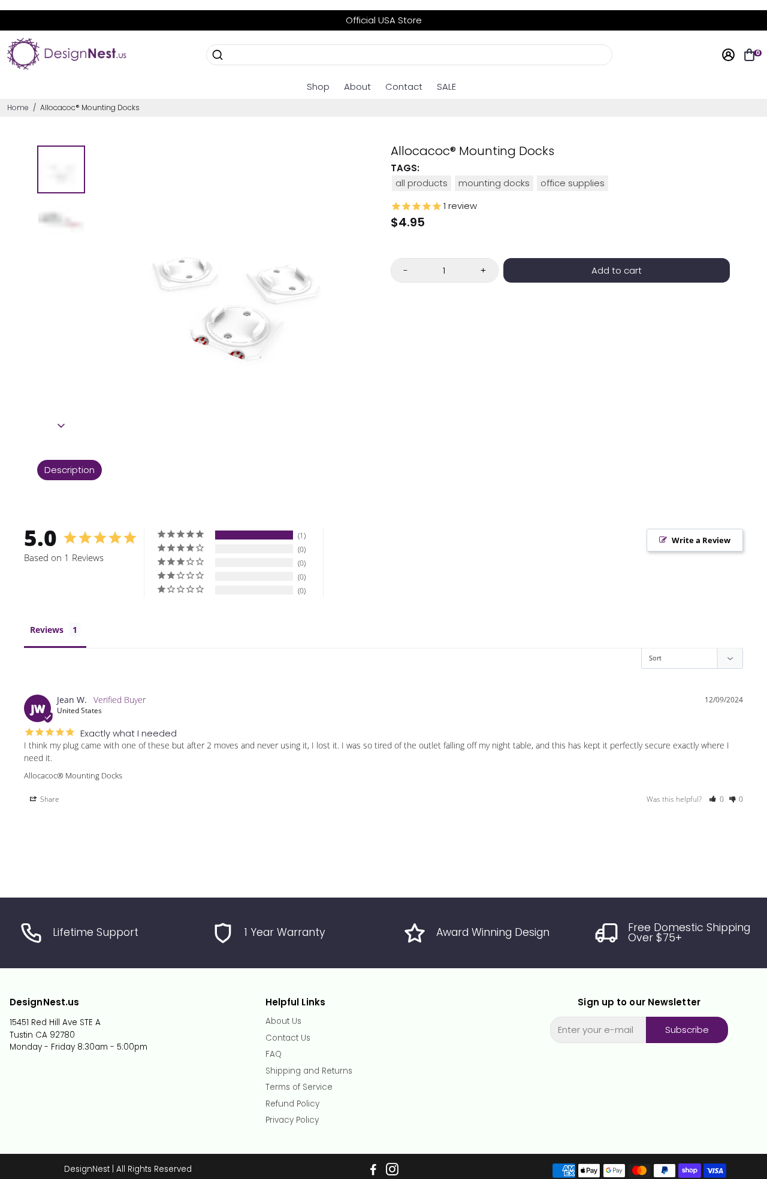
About (357, 86)
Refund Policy (292, 1104)
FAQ (273, 1054)
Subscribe (687, 1029)
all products (421, 183)
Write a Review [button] (701, 540)
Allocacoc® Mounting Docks (73, 775)
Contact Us (287, 1038)
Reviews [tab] (47, 629)
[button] (716, 799)
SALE (446, 86)
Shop (318, 86)
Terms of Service (299, 1087)
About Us (283, 1021)
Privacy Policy (292, 1120)
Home (18, 107)
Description (69, 469)
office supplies (572, 183)
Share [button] (48, 799)
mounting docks (494, 183)
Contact (403, 86)
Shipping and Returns (308, 1071)
